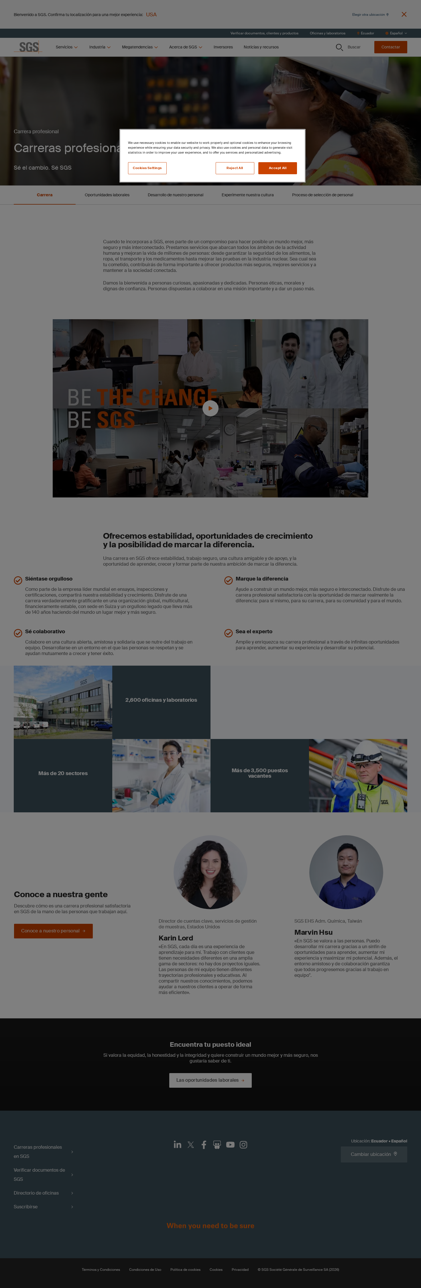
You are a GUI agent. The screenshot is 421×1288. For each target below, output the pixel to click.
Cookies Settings (147, 168)
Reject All (235, 168)
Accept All (278, 168)
